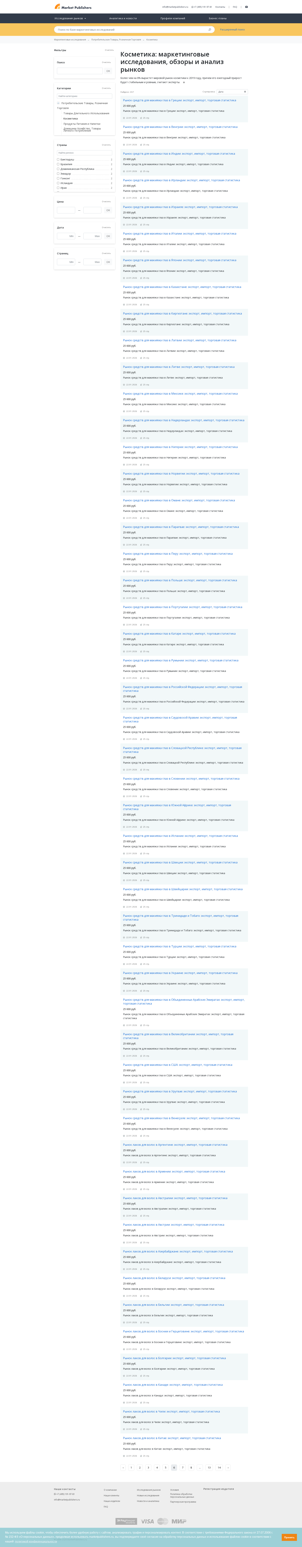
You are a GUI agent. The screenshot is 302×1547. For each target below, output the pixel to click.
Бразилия (66, 164)
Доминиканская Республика (77, 169)
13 (209, 1467)
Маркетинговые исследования (70, 40)
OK (108, 71)
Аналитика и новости (123, 18)
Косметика (70, 118)
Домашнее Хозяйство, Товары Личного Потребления (82, 129)
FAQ (235, 6)
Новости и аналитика (148, 1501)
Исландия (66, 183)
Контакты (220, 6)
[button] (278, 1537)
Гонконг (65, 178)
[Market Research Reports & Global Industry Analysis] (73, 6)
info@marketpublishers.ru (175, 6)
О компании (110, 1489)
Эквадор (65, 173)
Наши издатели (112, 1501)
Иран (63, 187)
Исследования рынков (148, 1489)
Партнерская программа (183, 1501)
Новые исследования (148, 1495)
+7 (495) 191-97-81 (203, 6)
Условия (174, 1489)
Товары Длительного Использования (86, 113)
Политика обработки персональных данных (182, 1495)
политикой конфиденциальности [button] (36, 1541)
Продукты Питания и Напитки (81, 123)
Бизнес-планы (217, 18)
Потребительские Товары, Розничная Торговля (82, 105)
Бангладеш (67, 159)
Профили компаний (172, 18)
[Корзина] (246, 7)
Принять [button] (289, 1537)
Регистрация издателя (218, 1489)
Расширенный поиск (232, 29)
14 (219, 1467)
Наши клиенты (111, 1495)
